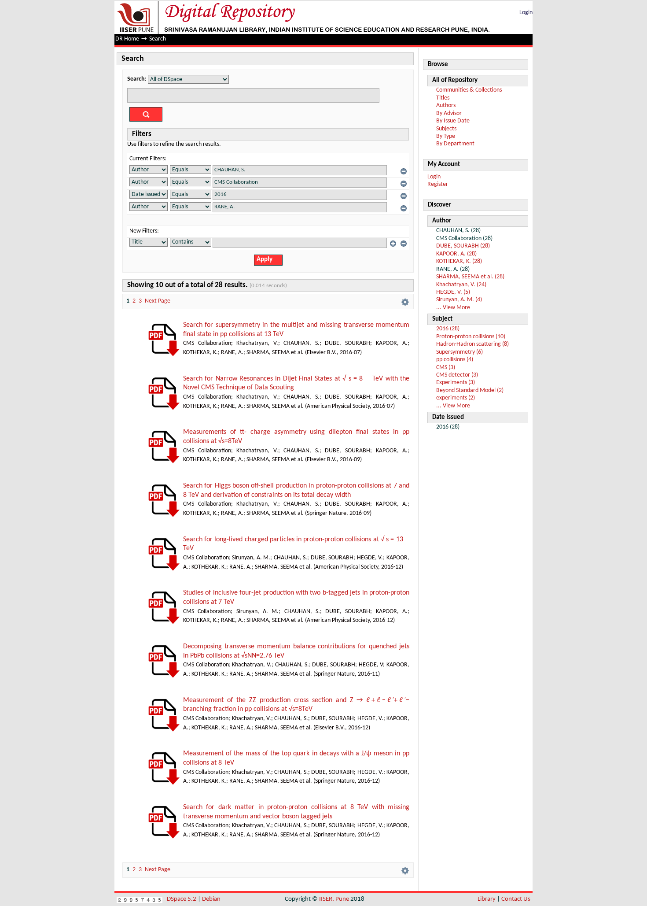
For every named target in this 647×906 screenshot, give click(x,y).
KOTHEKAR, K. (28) (459, 261)
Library (487, 899)
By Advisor (449, 113)
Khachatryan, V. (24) (461, 285)
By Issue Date (453, 121)
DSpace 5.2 (182, 899)
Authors (446, 105)
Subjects (446, 129)
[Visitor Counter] (139, 899)
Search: (137, 79)
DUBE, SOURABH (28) (463, 246)
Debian (211, 899)
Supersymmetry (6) (459, 352)
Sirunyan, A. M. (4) (459, 300)
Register (437, 184)
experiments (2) (455, 398)
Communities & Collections (469, 90)
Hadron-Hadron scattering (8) (472, 344)
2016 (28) (448, 329)
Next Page (157, 301)
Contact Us (515, 899)
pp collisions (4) (454, 359)
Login (526, 12)
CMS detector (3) (457, 375)
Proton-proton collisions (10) (470, 337)
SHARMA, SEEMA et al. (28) (470, 277)
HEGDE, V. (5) (453, 292)
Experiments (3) (455, 382)
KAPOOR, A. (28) (456, 254)
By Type (445, 136)
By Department (455, 144)
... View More (453, 308)
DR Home (127, 39)
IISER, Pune (334, 899)
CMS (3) (445, 367)
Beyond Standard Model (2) (470, 390)
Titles (442, 98)
